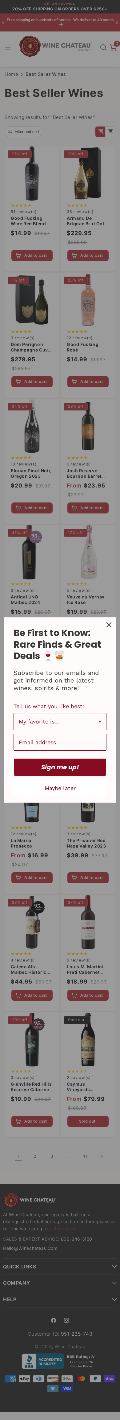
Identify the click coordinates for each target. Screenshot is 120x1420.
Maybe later (60, 788)
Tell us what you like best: (49, 706)
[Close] (109, 624)
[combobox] (60, 721)
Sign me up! (60, 767)
